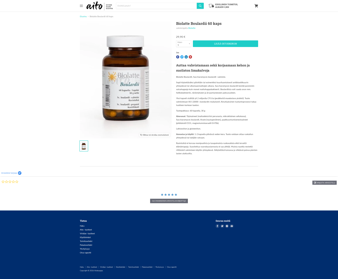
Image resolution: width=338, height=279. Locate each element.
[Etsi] (200, 6)
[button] (324, 183)
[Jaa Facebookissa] (177, 56)
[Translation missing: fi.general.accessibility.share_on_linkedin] (186, 56)
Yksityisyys (85, 249)
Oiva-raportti (85, 252)
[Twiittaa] (182, 56)
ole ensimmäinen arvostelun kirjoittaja (169, 201)
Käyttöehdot (85, 237)
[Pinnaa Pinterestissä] (190, 56)
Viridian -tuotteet (87, 233)
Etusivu (83, 16)
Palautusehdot (86, 245)
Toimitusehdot (86, 241)
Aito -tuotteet (86, 229)
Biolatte (191, 28)
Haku (82, 226)
